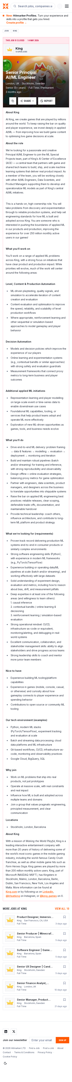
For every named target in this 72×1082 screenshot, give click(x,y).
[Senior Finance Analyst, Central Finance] (36, 986)
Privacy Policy (45, 1052)
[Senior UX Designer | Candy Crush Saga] (36, 970)
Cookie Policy (10, 1056)
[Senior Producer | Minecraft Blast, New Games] (36, 937)
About (60, 1048)
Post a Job (48, 1048)
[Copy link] (12, 101)
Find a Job (34, 1048)
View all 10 (62, 908)
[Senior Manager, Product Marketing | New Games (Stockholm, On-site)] (36, 1003)
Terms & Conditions (24, 1052)
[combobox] (35, 6)
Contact (7, 1052)
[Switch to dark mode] (5, 1063)
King (15, 31)
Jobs (6, 31)
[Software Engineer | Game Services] (36, 953)
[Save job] (64, 917)
